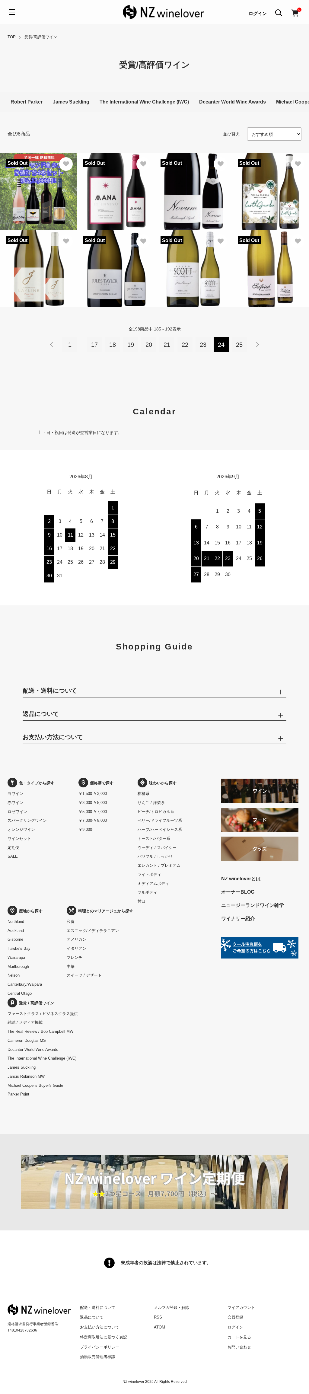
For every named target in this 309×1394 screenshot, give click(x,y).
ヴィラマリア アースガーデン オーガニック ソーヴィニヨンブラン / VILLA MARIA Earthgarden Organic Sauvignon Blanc (270, 176)
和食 (71, 921)
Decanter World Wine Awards (232, 101)
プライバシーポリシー (99, 1347)
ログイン (258, 13)
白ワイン (15, 793)
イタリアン (76, 948)
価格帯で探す (101, 783)
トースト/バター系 (154, 838)
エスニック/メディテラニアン (93, 930)
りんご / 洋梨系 (151, 802)
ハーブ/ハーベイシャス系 (160, 829)
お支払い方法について (99, 1327)
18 (112, 344)
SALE (13, 856)
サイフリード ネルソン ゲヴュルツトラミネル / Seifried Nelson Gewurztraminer (270, 250)
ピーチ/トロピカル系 (156, 811)
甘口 (141, 901)
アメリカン (76, 939)
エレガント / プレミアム (159, 865)
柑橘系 (143, 793)
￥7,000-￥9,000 (92, 820)
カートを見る (239, 1337)
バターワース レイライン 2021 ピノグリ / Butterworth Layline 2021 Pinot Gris (38, 250)
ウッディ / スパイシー (157, 847)
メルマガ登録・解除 (171, 1307)
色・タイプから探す (36, 783)
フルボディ (147, 892)
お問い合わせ (239, 1347)
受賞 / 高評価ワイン (36, 1003)
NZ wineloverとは (241, 878)
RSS (158, 1317)
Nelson (14, 975)
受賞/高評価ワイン (40, 37)
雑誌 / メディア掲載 (25, 1022)
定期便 (13, 847)
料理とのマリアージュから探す (105, 911)
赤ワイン (15, 802)
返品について (92, 1317)
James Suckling (71, 101)
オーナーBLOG (237, 892)
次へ (257, 344)
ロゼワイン (17, 811)
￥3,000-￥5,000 (92, 802)
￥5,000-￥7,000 (92, 811)
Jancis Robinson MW (26, 1076)
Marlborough (18, 966)
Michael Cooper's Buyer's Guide (35, 1085)
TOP (12, 37)
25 (239, 344)
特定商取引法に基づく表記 (103, 1337)
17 (94, 344)
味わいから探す (163, 783)
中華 (71, 966)
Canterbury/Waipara (25, 984)
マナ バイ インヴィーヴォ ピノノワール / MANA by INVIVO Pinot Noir (114, 173)
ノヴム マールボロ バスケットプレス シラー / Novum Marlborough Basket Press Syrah (193, 176)
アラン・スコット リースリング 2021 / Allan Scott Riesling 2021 (193, 247)
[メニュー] (12, 12)
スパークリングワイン (27, 820)
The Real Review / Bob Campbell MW (40, 1031)
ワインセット (19, 838)
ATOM (159, 1327)
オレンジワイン (21, 829)
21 (167, 344)
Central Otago (20, 993)
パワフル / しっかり (155, 856)
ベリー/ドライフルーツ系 (160, 820)
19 (130, 344)
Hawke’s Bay (19, 948)
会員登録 (235, 1317)
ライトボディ (149, 874)
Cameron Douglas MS (27, 1040)
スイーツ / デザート (84, 975)
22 (185, 344)
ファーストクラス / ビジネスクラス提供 (43, 1013)
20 (148, 344)
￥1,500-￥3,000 (92, 793)
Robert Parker (27, 101)
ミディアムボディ (153, 883)
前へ (51, 344)
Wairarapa (16, 957)
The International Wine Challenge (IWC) (144, 101)
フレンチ (74, 957)
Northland (16, 921)
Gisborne (15, 939)
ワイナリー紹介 (238, 918)
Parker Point (18, 1094)
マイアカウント (241, 1307)
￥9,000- (85, 829)
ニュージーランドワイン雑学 (252, 905)
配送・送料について (97, 1307)
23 (203, 344)
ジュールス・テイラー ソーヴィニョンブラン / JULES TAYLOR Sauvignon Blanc (115, 247)
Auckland (16, 930)
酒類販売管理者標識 (97, 1356)
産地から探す (31, 911)
